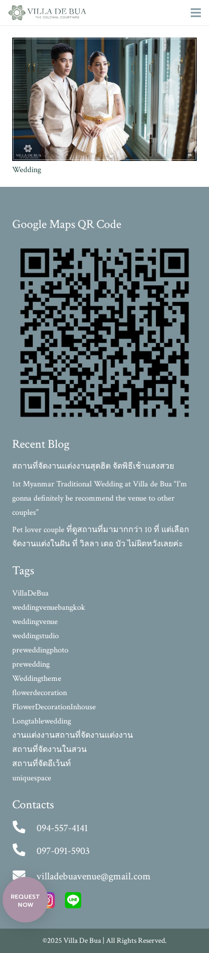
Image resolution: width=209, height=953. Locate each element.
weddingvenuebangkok (48, 607)
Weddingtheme (36, 678)
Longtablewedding (41, 721)
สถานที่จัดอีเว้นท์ (41, 764)
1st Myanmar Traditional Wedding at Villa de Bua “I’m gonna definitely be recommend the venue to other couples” (99, 498)
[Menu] (195, 12)
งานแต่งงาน (33, 735)
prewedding (31, 664)
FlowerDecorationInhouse (54, 707)
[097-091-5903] (24, 851)
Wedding (26, 170)
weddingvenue (35, 621)
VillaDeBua (30, 593)
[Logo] (47, 12)
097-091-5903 (63, 851)
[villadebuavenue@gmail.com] (24, 876)
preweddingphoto (40, 650)
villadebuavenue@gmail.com (94, 876)
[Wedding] (104, 44)
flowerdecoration (39, 692)
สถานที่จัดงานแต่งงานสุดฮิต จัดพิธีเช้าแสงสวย (93, 466)
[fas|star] (73, 902)
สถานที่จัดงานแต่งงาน (94, 735)
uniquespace (31, 778)
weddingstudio (35, 636)
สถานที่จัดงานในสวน (49, 749)
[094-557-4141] (24, 828)
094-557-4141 (62, 828)
